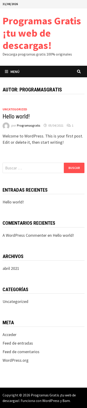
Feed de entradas (18, 343)
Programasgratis (28, 125)
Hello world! (16, 116)
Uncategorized (15, 109)
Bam (66, 400)
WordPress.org (16, 360)
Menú (14, 71)
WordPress (50, 400)
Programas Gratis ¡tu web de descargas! (42, 33)
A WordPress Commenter (25, 235)
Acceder (9, 334)
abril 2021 (11, 268)
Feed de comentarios (21, 351)
